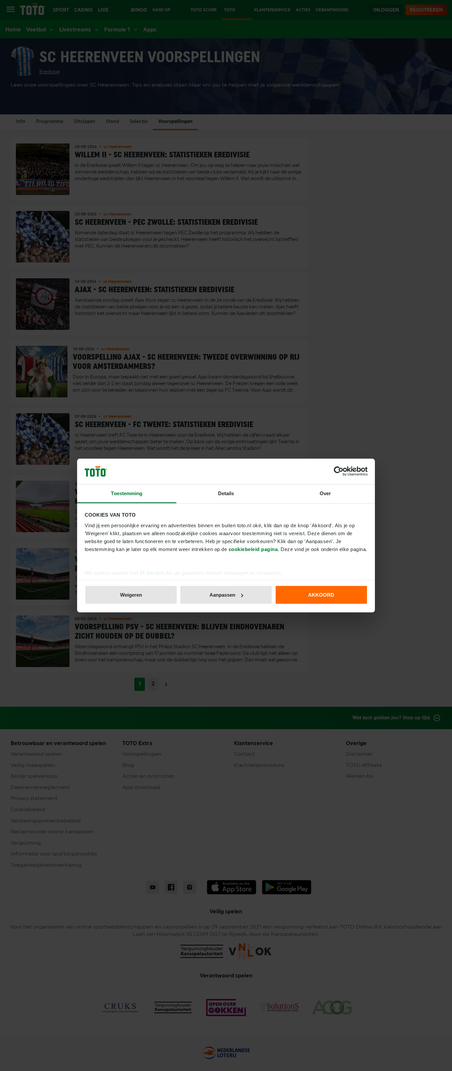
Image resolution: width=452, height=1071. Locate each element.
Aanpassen (222, 595)
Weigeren (131, 595)
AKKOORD (321, 595)
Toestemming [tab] (126, 493)
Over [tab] (325, 493)
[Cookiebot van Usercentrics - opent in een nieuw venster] (339, 471)
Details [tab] (226, 493)
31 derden (152, 572)
